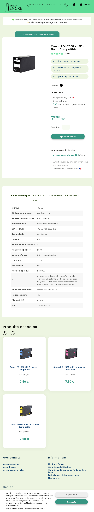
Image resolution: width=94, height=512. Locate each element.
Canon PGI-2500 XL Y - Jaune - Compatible (24, 425)
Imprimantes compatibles (47, 195)
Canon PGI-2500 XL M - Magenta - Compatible (69, 368)
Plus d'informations (14, 508)
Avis (35, 200)
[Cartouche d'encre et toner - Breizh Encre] (17, 7)
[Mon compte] (74, 5)
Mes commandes (11, 464)
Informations (72, 195)
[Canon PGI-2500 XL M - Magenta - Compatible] (69, 352)
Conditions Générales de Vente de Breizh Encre (67, 471)
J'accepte (71, 502)
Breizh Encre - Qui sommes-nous (63, 475)
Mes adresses (9, 467)
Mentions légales (56, 464)
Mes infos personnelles (13, 470)
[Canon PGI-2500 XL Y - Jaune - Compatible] (24, 409)
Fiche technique (20, 195)
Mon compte (12, 457)
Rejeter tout (71, 495)
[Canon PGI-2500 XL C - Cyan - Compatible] (24, 352)
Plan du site (53, 478)
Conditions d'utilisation (59, 467)
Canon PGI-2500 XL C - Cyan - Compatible (24, 368)
